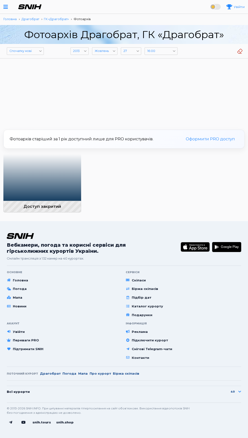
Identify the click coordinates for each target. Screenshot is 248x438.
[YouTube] (23, 422)
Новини (19, 306)
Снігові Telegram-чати (152, 349)
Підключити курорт (150, 340)
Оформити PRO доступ (210, 138)
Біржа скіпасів (145, 289)
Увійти (19, 332)
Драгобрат (50, 373)
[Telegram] (11, 422)
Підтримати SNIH (28, 349)
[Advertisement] (124, 92)
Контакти (140, 358)
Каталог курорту (147, 306)
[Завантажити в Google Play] (226, 247)
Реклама (140, 332)
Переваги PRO (26, 340)
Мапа (17, 297)
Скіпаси (139, 280)
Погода (20, 289)
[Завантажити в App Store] (195, 247)
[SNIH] (20, 236)
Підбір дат (141, 297)
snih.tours (41, 422)
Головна (20, 280)
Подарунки (142, 315)
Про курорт (100, 373)
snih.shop (65, 422)
